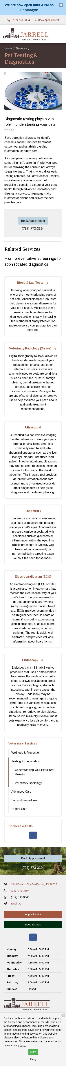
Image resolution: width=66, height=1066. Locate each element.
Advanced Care (21, 791)
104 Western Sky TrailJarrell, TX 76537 (34, 884)
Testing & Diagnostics (25, 761)
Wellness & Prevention (25, 752)
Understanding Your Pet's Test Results (34, 772)
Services (21, 48)
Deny (33, 1059)
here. (23, 1045)
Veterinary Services (22, 743)
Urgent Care (19, 808)
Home (8, 48)
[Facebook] (33, 835)
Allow (33, 1051)
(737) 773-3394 (33, 228)
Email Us (16, 903)
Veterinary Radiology (28, 783)
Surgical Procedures (24, 800)
